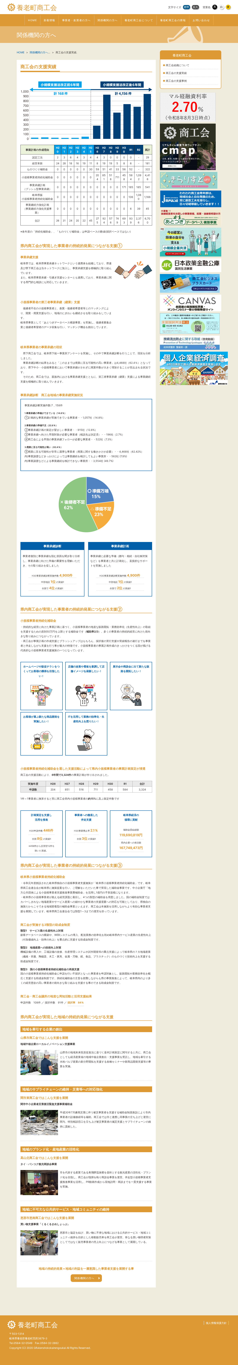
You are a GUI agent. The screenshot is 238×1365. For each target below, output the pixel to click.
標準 (186, 7)
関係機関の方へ (39, 52)
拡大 (195, 7)
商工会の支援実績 (176, 73)
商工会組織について (177, 65)
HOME (20, 52)
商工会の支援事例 (176, 80)
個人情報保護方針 (216, 1322)
